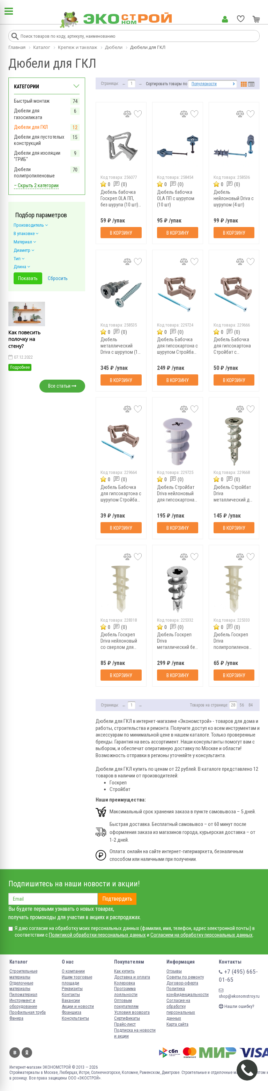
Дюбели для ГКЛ (31, 127)
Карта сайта (177, 1024)
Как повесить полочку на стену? (24, 339)
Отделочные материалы (21, 985)
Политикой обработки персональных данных (97, 935)
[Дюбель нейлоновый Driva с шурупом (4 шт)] (234, 146)
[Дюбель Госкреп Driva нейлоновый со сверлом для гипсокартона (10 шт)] (121, 589)
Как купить (124, 971)
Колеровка (124, 983)
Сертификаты (127, 1018)
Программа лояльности (125, 991)
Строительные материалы (23, 974)
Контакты (71, 994)
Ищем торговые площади (77, 980)
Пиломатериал (23, 994)
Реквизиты (72, 988)
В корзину (121, 233)
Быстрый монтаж (32, 101)
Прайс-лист (125, 1024)
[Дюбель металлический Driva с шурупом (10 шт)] (121, 294)
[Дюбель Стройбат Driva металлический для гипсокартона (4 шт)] (234, 441)
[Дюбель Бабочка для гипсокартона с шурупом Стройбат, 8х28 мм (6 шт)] (121, 441)
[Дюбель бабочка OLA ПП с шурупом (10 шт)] (177, 146)
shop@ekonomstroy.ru (239, 996)
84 (250, 705)
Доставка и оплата (132, 977)
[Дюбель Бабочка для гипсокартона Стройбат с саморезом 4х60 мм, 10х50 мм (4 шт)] (234, 294)
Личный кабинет (225, 19)
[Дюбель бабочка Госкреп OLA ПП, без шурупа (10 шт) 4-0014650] (121, 146)
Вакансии (71, 1000)
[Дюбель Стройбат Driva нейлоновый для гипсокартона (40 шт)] (177, 441)
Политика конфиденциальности (187, 991)
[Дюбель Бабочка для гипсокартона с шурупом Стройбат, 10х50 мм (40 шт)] (177, 294)
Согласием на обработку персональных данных (201, 935)
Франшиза (71, 1012)
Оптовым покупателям (126, 1003)
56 (242, 705)
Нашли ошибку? (238, 1006)
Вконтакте (14, 1052)
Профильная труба (27, 1012)
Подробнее (20, 367)
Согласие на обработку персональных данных (180, 1009)
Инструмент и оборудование (23, 1003)
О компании (73, 971)
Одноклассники (27, 1052)
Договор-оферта (182, 983)
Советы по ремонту (185, 977)
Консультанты (75, 1018)
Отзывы (174, 971)
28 (233, 705)
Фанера (16, 1018)
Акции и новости (78, 1006)
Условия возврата (132, 1012)
